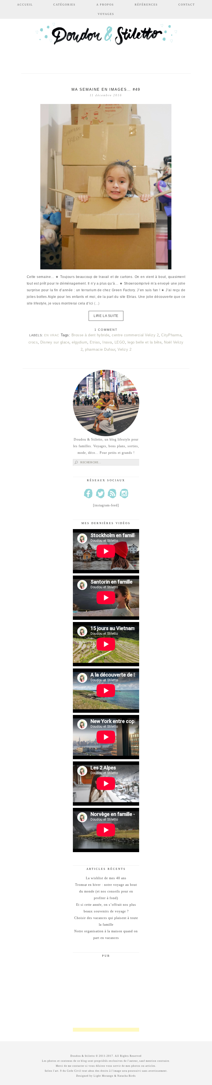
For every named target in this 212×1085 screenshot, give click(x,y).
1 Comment (106, 329)
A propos (105, 4)
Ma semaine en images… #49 (105, 89)
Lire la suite (106, 316)
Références (146, 4)
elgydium (79, 342)
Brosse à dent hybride (90, 335)
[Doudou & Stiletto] (106, 42)
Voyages (106, 13)
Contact (186, 4)
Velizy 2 (124, 349)
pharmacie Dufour (100, 349)
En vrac (51, 335)
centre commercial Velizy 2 (135, 335)
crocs (33, 342)
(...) (97, 303)
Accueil (25, 4)
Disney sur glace (54, 342)
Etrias (95, 342)
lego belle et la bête (145, 342)
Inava (107, 342)
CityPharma (171, 335)
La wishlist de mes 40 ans (106, 878)
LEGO (120, 342)
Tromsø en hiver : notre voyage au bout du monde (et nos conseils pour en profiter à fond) (106, 891)
